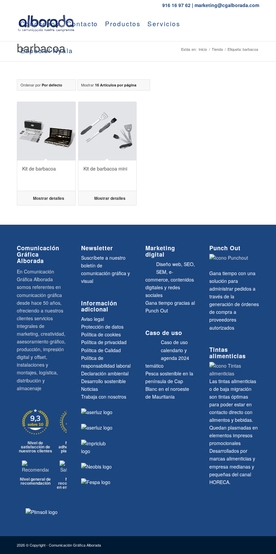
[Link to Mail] (39, 77)
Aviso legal (92, 319)
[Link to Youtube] (19, 77)
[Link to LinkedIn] (29, 77)
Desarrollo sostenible (103, 381)
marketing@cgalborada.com (227, 5)
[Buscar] (82, 50)
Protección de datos (102, 326)
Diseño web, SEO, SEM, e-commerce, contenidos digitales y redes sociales (170, 279)
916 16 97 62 (176, 5)
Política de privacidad (104, 342)
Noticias (89, 388)
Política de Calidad (101, 350)
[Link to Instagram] (49, 77)
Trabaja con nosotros (103, 396)
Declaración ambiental (105, 373)
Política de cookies (101, 334)
